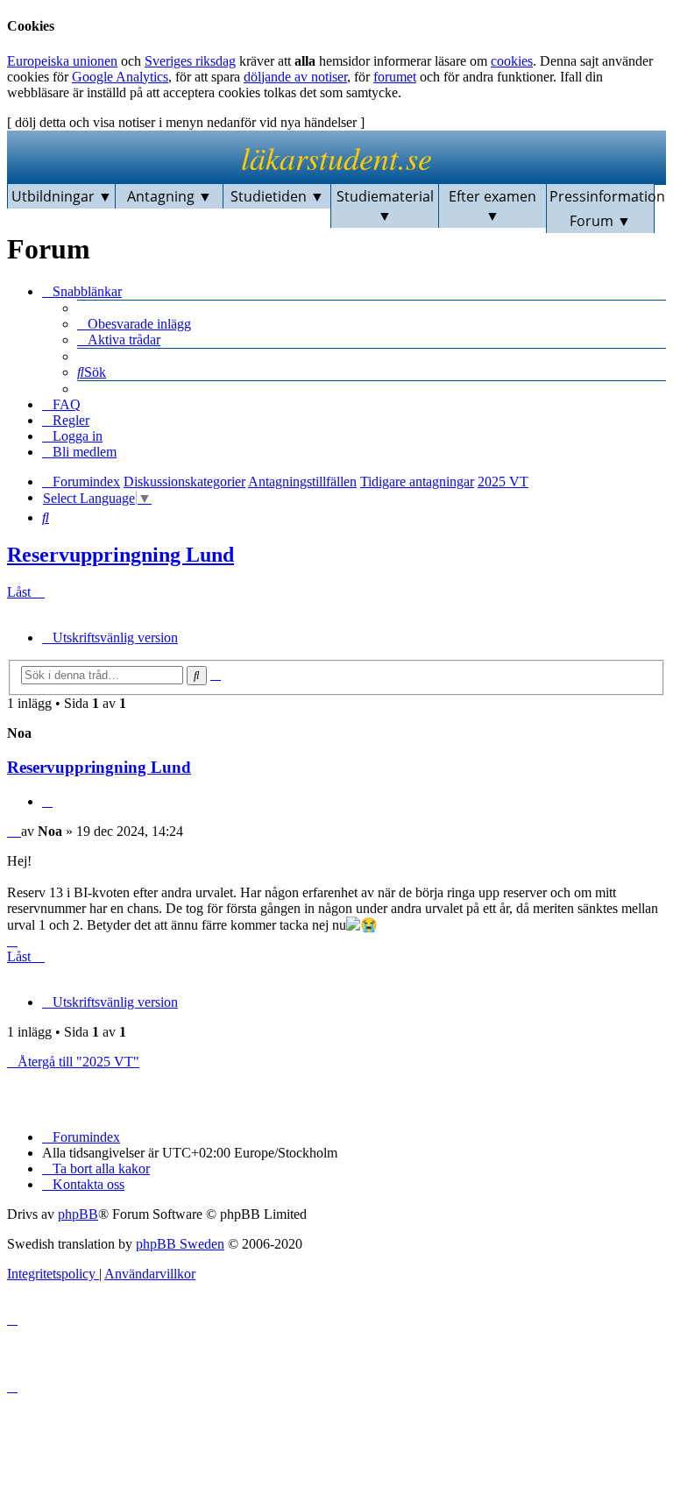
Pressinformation (602, 196)
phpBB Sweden (180, 1243)
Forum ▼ (600, 220)
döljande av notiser (295, 76)
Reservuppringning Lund (120, 554)
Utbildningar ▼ (61, 196)
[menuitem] (134, 323)
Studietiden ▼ (277, 196)
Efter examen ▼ (492, 206)
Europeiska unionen (62, 60)
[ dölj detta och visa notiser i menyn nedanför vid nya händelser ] (186, 122)
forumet (394, 76)
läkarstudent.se (336, 157)
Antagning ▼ (169, 196)
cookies (512, 60)
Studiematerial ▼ (385, 206)
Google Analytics (120, 76)
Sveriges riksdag (190, 60)
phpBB (78, 1214)
